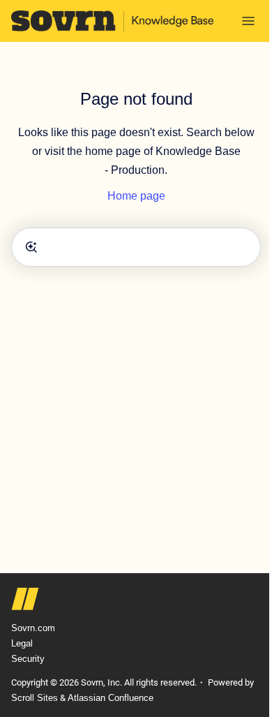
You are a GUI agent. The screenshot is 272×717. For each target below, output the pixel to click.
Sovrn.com (33, 628)
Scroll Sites (34, 698)
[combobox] (136, 247)
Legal (22, 643)
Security (28, 658)
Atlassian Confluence (110, 698)
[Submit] (31, 247)
